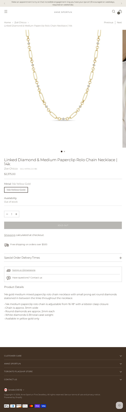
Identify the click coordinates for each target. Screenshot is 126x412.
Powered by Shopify (13, 397)
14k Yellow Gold (16, 189)
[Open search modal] (113, 11)
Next (119, 22)
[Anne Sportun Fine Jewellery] (63, 11)
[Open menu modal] (6, 11)
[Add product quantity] (16, 214)
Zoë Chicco (20, 22)
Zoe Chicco (11, 168)
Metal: (17, 183)
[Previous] (4, 3)
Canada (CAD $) (15, 390)
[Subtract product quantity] (7, 214)
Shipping (9, 235)
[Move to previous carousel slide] (112, 336)
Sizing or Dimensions (23, 270)
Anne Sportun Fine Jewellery (34, 394)
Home (7, 22)
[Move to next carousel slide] (119, 336)
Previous (108, 22)
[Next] (121, 3)
